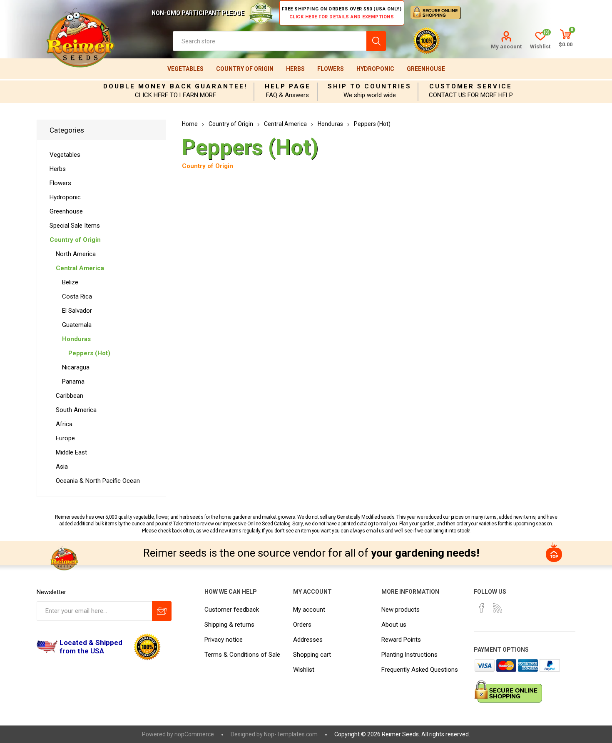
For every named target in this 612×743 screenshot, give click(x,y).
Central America (80, 268)
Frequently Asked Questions (419, 669)
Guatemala (77, 325)
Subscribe (162, 611)
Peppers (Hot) (89, 353)
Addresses (308, 639)
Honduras (76, 339)
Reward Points (401, 639)
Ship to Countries (369, 86)
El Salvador (77, 310)
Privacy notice (223, 639)
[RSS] (497, 608)
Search (376, 41)
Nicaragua (76, 367)
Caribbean (69, 395)
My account (506, 46)
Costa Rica (77, 296)
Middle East (71, 452)
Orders (302, 624)
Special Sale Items (75, 225)
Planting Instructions (409, 654)
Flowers (330, 68)
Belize (70, 282)
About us (393, 624)
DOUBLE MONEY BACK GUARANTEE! (175, 86)
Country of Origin (245, 68)
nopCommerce (194, 734)
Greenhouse (426, 68)
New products (400, 609)
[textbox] (269, 41)
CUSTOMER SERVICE (470, 86)
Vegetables (185, 68)
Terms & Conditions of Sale (242, 654)
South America (76, 410)
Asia (62, 466)
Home (190, 123)
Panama (73, 381)
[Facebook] (481, 608)
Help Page (288, 86)
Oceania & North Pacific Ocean (98, 480)
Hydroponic (375, 68)
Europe (65, 438)
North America (76, 254)
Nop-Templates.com (291, 734)
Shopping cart (312, 654)
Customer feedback (231, 609)
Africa (64, 424)
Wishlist (303, 669)
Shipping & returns (229, 624)
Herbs (295, 68)
